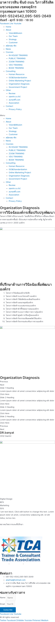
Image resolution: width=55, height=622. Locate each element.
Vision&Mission (15, 33)
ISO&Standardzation (18, 77)
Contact (9, 106)
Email (2, 604)
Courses (9, 52)
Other (8, 90)
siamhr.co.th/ (15, 96)
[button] (27, 115)
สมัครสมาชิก (11, 46)
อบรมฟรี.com (14, 100)
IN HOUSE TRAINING (18, 55)
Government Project (18, 87)
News (8, 49)
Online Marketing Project (20, 80)
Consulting (10, 71)
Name (3, 598)
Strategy (13, 39)
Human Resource (16, 74)
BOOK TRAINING (16, 68)
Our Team (13, 36)
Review (12, 93)
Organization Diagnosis (19, 84)
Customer (13, 42)
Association (14, 103)
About (8, 30)
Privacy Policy (15, 109)
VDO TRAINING (16, 65)
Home (8, 27)
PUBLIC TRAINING (17, 58)
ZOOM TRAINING (16, 61)
